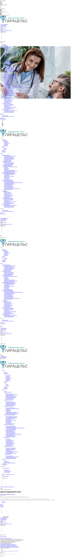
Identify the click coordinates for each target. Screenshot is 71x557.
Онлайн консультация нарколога (9, 76)
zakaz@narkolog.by (3, 28)
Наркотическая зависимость (7, 85)
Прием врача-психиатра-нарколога (10, 60)
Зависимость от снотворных (9, 104)
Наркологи (6, 141)
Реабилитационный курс (8, 84)
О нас (1, 42)
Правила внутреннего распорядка (7, 116)
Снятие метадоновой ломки (8, 92)
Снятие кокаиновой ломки (8, 90)
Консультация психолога (8, 64)
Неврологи (6, 49)
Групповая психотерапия (8, 100)
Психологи (6, 46)
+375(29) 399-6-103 (5, 24)
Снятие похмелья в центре (8, 68)
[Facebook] (2, 124)
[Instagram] (2, 125)
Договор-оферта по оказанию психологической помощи (9, 547)
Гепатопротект (6, 81)
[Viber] (2, 121)
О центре (3, 44)
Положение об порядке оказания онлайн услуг (8, 545)
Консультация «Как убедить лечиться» (10, 110)
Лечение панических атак (8, 99)
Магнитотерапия (7, 82)
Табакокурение (6, 106)
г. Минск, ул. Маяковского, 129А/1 (6, 30)
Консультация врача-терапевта (9, 62)
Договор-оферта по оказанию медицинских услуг (8, 544)
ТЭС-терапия (6, 83)
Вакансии (4, 56)
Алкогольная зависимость (6, 70)
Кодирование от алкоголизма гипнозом (10, 71)
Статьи (5, 53)
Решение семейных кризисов (9, 112)
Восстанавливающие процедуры (7, 77)
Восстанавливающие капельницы (9, 78)
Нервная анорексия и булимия (9, 108)
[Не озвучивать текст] (0, 14)
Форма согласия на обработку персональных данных (9, 546)
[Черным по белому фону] (0, 5)
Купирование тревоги (7, 101)
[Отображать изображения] (0, 9)
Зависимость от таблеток (8, 105)
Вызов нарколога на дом (8, 61)
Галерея (3, 54)
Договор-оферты (5, 115)
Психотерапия (4, 96)
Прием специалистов (6, 59)
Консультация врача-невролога (9, 63)
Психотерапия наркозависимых (9, 94)
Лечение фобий (6, 102)
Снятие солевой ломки (8, 89)
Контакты (2, 118)
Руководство (6, 50)
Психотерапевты (7, 47)
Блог (3, 52)
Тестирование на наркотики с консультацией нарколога (13, 86)
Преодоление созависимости (9, 111)
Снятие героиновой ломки (8, 91)
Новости (5, 148)
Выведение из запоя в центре (9, 67)
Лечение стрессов (7, 98)
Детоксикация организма (8, 95)
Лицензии (4, 55)
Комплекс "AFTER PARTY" (9, 69)
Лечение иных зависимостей (7, 103)
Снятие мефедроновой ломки (9, 88)
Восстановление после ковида (9, 80)
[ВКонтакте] (2, 123)
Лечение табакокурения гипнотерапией (7, 494)
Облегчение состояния (6, 161)
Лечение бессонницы (7, 97)
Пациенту (2, 113)
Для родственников (5, 109)
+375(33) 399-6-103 (3, 26)
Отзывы (3, 51)
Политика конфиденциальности (5, 543)
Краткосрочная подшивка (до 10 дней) (10, 75)
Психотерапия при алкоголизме (9, 74)
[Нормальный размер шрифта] (1, 2)
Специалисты (4, 45)
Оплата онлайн (3, 119)
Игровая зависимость (7, 107)
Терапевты (6, 48)
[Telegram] (2, 120)
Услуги (1, 58)
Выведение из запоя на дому (9, 66)
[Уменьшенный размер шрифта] (0, 1)
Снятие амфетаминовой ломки (9, 87)
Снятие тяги (6, 73)
